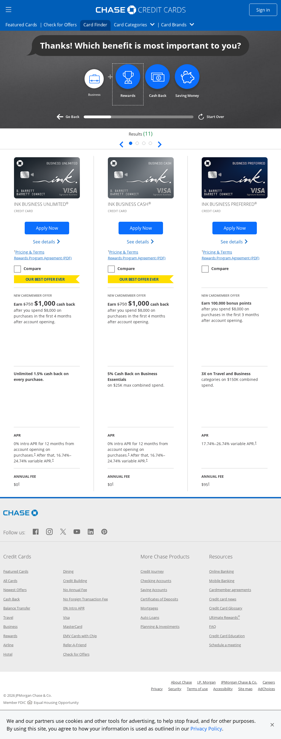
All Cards (10, 580)
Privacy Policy (206, 728)
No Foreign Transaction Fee (85, 599)
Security (174, 688)
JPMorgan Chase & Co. (239, 682)
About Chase (181, 682)
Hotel (7, 654)
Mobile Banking (221, 580)
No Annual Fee (75, 589)
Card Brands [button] (179, 24)
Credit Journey (152, 571)
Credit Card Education (227, 635)
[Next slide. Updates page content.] (160, 144)
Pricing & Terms (29, 252)
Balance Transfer (16, 608)
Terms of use (197, 688)
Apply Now (52, 228)
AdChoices (266, 688)
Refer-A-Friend (74, 644)
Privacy (157, 688)
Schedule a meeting (225, 644)
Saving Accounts (153, 589)
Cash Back (11, 599)
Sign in (266, 10)
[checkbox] (27, 269)
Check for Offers (62, 24)
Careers (269, 682)
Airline (8, 644)
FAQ (212, 626)
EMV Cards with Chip (80, 635)
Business (10, 626)
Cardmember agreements (230, 589)
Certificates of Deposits (159, 599)
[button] (272, 725)
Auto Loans (149, 617)
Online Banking (221, 571)
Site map (245, 688)
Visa (66, 617)
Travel (8, 617)
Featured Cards (22, 24)
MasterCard (72, 626)
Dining (68, 571)
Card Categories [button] (136, 24)
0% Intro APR (74, 608)
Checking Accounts (155, 580)
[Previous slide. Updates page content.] (121, 144)
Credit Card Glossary (225, 608)
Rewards (10, 635)
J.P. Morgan (206, 682)
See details (47, 241)
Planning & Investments (159, 626)
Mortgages (149, 608)
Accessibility (223, 688)
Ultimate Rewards (224, 617)
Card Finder (97, 24)
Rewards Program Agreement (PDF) (43, 257)
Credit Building (75, 580)
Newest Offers (15, 589)
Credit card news (222, 599)
